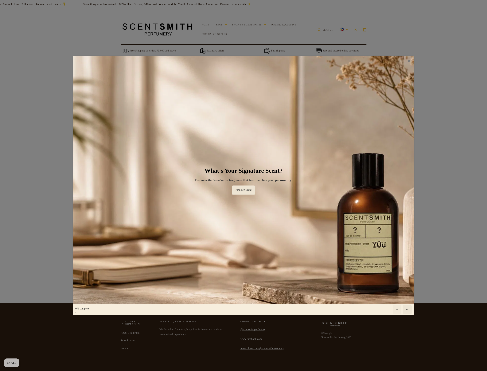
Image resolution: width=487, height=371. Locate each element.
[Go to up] (481, 365)
